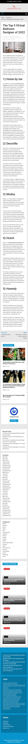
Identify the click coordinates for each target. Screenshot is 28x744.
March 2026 (5, 460)
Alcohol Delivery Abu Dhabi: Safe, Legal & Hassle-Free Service (13, 363)
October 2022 (6, 513)
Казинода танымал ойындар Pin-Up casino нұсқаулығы (14, 639)
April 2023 (5, 505)
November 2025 (7, 467)
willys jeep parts (6, 708)
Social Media (6, 551)
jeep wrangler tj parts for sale (9, 703)
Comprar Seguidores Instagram (9, 694)
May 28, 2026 (7, 602)
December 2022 (7, 510)
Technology (5, 554)
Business (6, 37)
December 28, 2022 (15, 36)
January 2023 (6, 508)
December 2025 (7, 465)
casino (4, 529)
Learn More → (14, 420)
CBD (4, 530)
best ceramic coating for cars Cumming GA (12, 690)
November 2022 (7, 512)
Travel (4, 556)
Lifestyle (5, 544)
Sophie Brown (7, 36)
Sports (4, 553)
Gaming (4, 537)
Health (4, 541)
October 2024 (6, 486)
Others (4, 546)
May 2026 (5, 457)
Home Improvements (12, 37)
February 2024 (6, 498)
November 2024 (7, 484)
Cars (21, 692)
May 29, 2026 (7, 583)
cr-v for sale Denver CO (8, 697)
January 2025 (6, 482)
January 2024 (6, 500)
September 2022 (7, 515)
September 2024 (7, 488)
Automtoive (5, 687)
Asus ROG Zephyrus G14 (8, 685)
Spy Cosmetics (6, 706)
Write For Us (6, 728)
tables (12, 706)
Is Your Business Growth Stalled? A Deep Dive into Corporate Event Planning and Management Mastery (14, 386)
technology (17, 706)
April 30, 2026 (6, 366)
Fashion (4, 535)
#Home (4, 683)
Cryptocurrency (6, 532)
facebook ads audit (7, 699)
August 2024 (6, 489)
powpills (23, 703)
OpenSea (18, 703)
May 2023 (5, 503)
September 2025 (7, 470)
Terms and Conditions (8, 726)
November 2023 (7, 501)
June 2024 (5, 493)
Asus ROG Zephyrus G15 (20, 685)
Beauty (4, 523)
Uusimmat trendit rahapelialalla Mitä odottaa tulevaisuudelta (13, 580)
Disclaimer (5, 723)
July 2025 (5, 474)
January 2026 (6, 463)
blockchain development (8, 692)
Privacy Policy (6, 724)
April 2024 (5, 496)
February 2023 (6, 507)
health (18, 699)
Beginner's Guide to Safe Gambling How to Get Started (13, 600)
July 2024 (5, 491)
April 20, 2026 (6, 399)
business (16, 692)
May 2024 (5, 494)
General (4, 539)
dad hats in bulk (17, 697)
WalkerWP (18, 742)
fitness (13, 699)
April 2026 (5, 458)
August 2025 (6, 472)
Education (5, 534)
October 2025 (6, 469)
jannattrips (15, 701)
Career (4, 527)
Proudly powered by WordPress (12, 740)
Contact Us (5, 721)
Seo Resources (6, 548)
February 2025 (6, 481)
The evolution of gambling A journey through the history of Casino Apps (14, 619)
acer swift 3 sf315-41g (12, 683)
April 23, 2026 (6, 389)
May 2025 (5, 477)
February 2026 (6, 462)
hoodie (10, 701)
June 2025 (5, 476)
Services (5, 549)
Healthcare (5, 701)
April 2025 (5, 479)
